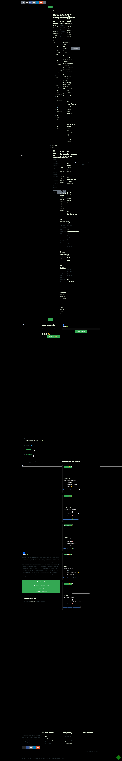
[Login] (88, 163)
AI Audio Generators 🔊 (68, 577)
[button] (53, 336)
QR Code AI (67, 508)
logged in (32, 601)
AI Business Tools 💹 (37, 440)
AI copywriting (66, 489)
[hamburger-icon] (50, 7)
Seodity (66, 537)
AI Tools (54, 11)
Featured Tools (55, 9)
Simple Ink (67, 478)
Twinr (65, 566)
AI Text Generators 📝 (75, 489)
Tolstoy (66, 595)
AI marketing (76, 519)
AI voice (76, 577)
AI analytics (29, 440)
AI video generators (67, 607)
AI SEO (74, 548)
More (53, 147)
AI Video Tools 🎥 (77, 607)
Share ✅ (65, 326)
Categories (54, 145)
